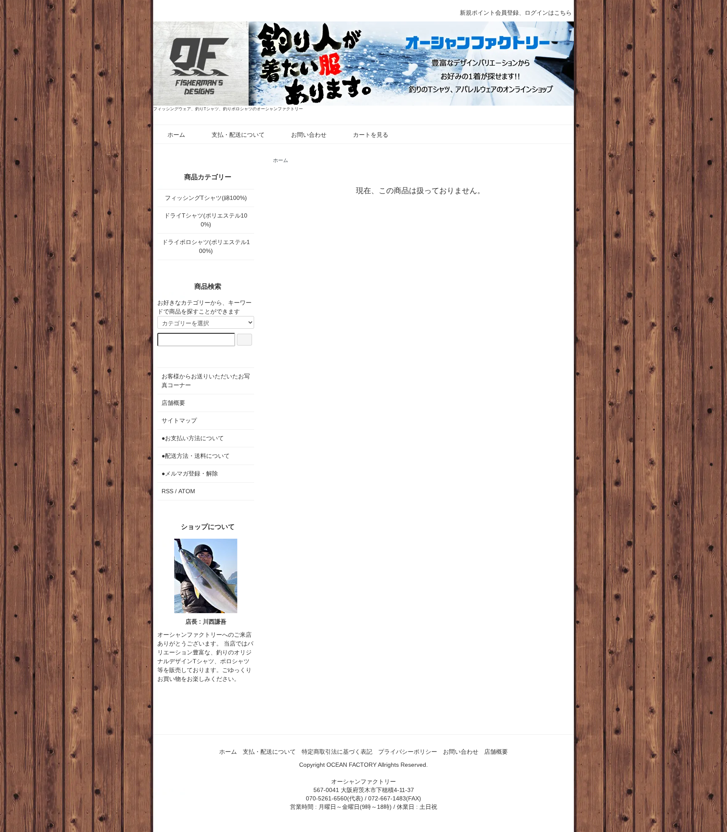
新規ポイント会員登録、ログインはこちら (516, 12)
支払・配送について (238, 134)
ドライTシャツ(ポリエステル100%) (205, 220)
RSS (167, 491)
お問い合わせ (308, 134)
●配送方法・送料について (196, 455)
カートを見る (370, 134)
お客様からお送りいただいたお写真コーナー (206, 380)
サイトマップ (179, 420)
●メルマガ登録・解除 (190, 473)
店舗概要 (173, 402)
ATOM (186, 491)
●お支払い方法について (193, 438)
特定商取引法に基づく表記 (337, 751)
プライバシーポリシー (407, 751)
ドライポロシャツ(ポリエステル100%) (206, 246)
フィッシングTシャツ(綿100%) (206, 197)
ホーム (176, 134)
